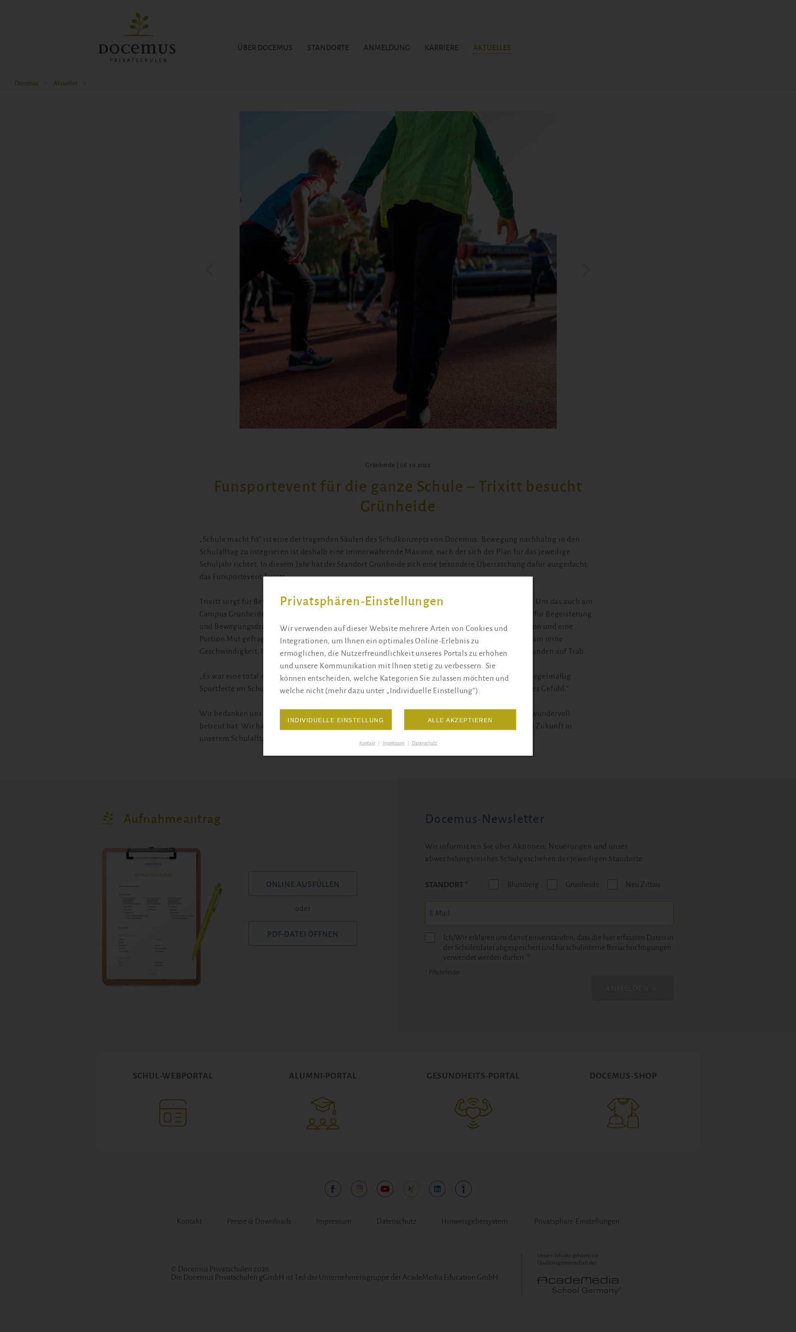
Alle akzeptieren (460, 720)
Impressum (394, 742)
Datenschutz (424, 742)
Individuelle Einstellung (336, 720)
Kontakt (367, 742)
